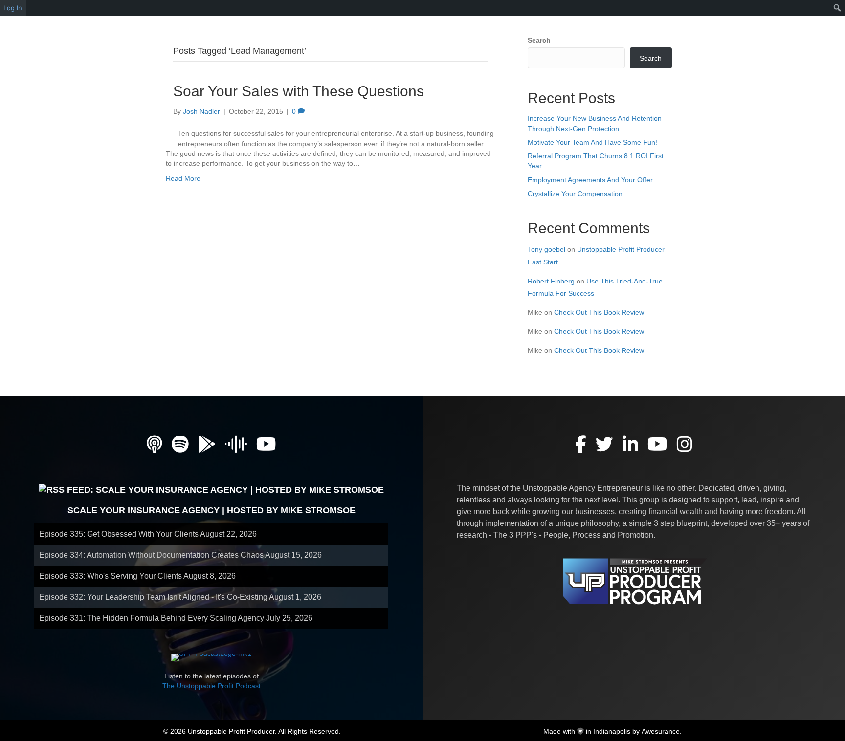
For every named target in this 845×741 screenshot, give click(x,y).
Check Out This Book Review (599, 312)
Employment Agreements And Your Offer (590, 180)
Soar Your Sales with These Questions (298, 91)
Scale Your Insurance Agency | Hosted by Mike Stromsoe (211, 510)
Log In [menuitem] (12, 8)
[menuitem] (837, 8)
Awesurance (661, 731)
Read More (183, 178)
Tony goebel (546, 249)
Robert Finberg (551, 281)
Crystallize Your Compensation (575, 193)
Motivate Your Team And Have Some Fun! (592, 142)
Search (539, 40)
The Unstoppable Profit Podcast (211, 686)
